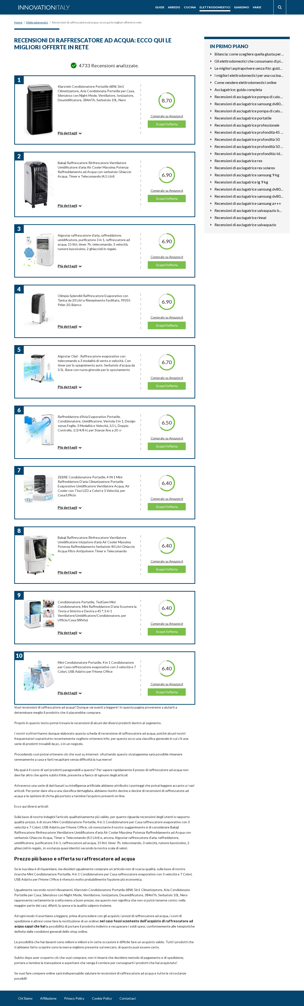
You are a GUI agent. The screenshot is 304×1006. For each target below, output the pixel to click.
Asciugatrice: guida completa (238, 89)
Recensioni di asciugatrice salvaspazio (245, 224)
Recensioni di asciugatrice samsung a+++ (247, 203)
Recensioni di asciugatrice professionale (246, 125)
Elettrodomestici (215, 7)
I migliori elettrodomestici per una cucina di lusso (249, 75)
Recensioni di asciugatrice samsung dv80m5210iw (249, 189)
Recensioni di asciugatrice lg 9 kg (241, 182)
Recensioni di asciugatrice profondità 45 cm (249, 132)
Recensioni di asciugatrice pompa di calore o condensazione (249, 111)
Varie (257, 7)
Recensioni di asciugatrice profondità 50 (247, 139)
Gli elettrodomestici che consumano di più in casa (249, 61)
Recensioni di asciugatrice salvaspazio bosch (249, 210)
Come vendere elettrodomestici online (245, 82)
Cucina (190, 7)
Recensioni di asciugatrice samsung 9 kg (246, 175)
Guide (159, 7)
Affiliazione (48, 998)
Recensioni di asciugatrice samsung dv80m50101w (249, 196)
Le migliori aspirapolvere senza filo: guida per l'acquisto (249, 68)
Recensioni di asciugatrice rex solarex (244, 167)
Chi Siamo (25, 998)
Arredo (174, 7)
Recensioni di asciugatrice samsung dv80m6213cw (249, 103)
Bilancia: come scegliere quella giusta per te (249, 54)
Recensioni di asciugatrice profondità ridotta (249, 153)
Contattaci (127, 998)
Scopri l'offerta (167, 124)
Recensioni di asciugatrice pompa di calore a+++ (249, 96)
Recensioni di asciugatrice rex (238, 160)
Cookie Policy (102, 998)
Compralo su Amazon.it (167, 116)
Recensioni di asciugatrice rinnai (240, 217)
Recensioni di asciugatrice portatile (242, 118)
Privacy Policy (74, 998)
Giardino (241, 7)
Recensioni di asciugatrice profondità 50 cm (249, 146)
